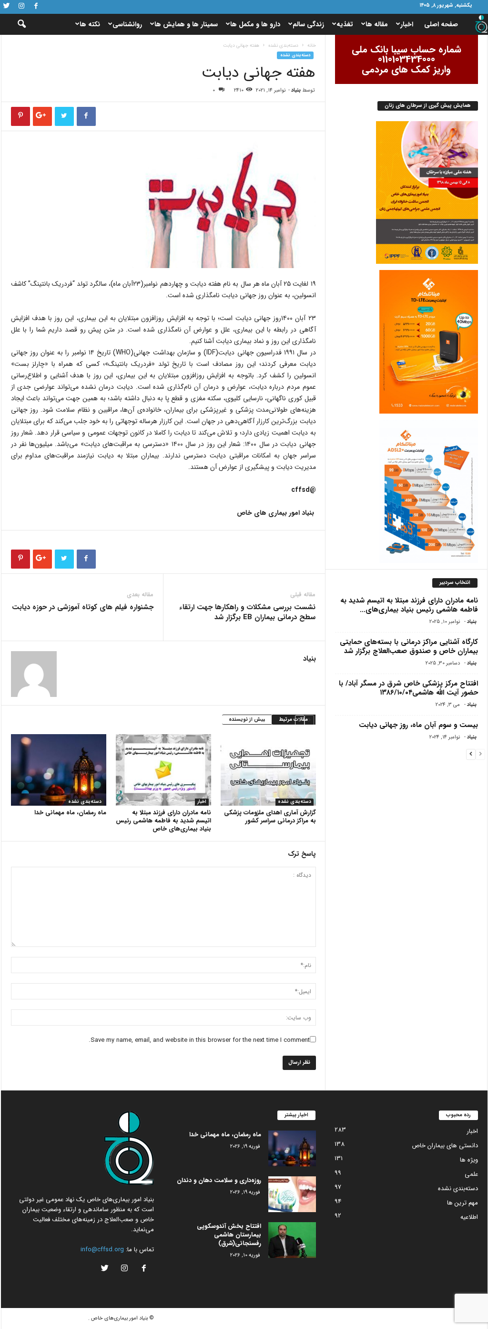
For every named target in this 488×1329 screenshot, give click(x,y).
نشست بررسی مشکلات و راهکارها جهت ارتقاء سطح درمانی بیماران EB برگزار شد (247, 612)
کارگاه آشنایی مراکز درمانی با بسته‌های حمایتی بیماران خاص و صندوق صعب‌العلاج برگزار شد (409, 646)
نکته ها (90, 24)
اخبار (406, 24)
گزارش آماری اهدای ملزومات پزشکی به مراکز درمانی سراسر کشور (270, 817)
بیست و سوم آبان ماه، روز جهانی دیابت (418, 725)
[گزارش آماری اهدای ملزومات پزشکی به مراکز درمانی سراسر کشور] (268, 770)
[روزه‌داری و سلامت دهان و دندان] (292, 1194)
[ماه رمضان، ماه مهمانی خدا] (58, 770)
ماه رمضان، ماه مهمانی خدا (70, 813)
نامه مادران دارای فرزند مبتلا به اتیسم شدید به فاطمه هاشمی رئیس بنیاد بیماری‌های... (409, 605)
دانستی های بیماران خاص (445, 1146)
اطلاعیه (469, 1217)
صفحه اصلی (441, 24)
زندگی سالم (308, 24)
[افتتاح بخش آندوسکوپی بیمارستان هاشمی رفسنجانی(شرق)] (292, 1240)
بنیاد (296, 90)
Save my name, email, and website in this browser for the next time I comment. (199, 1040)
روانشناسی (127, 24)
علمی (471, 1174)
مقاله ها (377, 24)
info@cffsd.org (102, 1250)
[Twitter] (6, 7)
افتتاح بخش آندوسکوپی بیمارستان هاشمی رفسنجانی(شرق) (229, 1234)
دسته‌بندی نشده (283, 45)
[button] (15, 24)
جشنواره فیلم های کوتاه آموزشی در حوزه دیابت (82, 607)
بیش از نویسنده (247, 720)
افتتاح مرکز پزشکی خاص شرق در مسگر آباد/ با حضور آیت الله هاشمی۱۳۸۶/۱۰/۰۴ (408, 688)
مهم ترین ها (462, 1203)
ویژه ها (469, 1160)
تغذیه (344, 24)
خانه (311, 45)
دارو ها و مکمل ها (255, 24)
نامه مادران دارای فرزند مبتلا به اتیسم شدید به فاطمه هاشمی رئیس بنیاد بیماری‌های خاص (163, 821)
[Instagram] (21, 7)
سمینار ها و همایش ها (186, 24)
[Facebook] (36, 7)
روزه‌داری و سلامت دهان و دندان (219, 1180)
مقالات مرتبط (293, 720)
